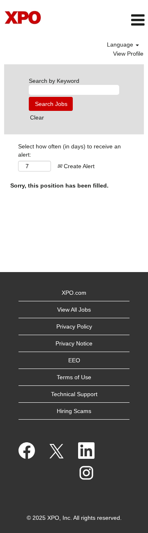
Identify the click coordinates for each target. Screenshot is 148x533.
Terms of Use (74, 377)
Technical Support (74, 394)
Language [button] (121, 44)
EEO (74, 360)
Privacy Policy (74, 326)
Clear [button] (37, 117)
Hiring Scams (74, 411)
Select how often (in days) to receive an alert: (69, 150)
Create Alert (78, 166)
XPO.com (74, 292)
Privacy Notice (74, 343)
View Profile (128, 53)
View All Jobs (74, 309)
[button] (99, 20)
